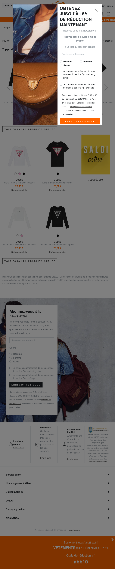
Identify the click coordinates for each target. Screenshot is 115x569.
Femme (87, 61)
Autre (66, 65)
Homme (67, 61)
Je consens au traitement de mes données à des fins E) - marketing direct (79, 74)
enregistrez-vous (79, 121)
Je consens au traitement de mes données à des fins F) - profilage (79, 86)
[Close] (96, 10)
